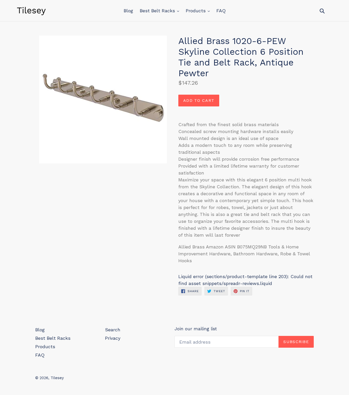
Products (196, 10)
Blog (128, 10)
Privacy (112, 338)
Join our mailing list (196, 328)
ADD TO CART (198, 100)
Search (112, 329)
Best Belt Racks (158, 10)
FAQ (221, 10)
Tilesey (57, 378)
